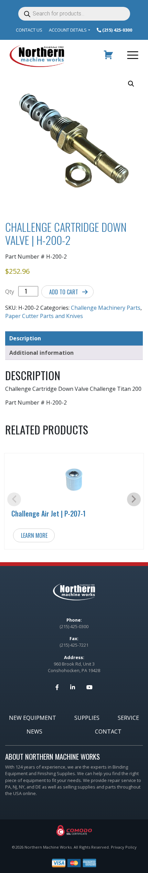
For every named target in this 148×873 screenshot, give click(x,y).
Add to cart (63, 292)
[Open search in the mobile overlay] (74, 14)
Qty (9, 291)
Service (128, 718)
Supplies (86, 718)
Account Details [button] (68, 30)
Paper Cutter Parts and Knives (44, 316)
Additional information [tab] (41, 352)
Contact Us (29, 30)
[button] (131, 84)
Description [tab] (25, 338)
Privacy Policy (124, 847)
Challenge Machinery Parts (105, 307)
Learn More (34, 535)
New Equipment (32, 718)
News (34, 731)
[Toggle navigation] (131, 56)
